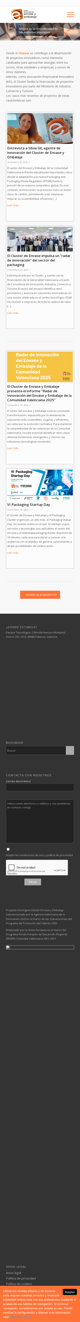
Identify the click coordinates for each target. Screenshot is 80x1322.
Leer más (13, 205)
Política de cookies (19, 1284)
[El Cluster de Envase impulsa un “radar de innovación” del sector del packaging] (40, 239)
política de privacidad (59, 855)
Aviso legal (13, 1273)
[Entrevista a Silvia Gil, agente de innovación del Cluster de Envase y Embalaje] (40, 128)
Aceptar (70, 1292)
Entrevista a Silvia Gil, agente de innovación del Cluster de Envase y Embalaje (35, 152)
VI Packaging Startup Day (28, 504)
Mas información (21, 1317)
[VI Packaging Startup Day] (40, 485)
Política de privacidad (21, 1278)
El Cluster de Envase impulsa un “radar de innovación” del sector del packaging (39, 260)
